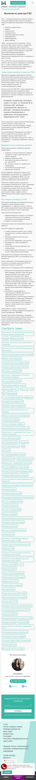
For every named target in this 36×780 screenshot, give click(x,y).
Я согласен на (19, 715)
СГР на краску (23, 442)
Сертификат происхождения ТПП (12, 401)
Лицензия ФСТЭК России (10, 471)
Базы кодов (7, 731)
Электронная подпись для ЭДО (12, 493)
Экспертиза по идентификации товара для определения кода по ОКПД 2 (15, 559)
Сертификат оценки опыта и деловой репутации (17, 606)
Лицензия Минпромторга (10, 506)
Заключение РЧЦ (7, 389)
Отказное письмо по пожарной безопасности (16, 544)
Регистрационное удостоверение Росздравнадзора (17, 497)
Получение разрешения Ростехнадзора (14, 597)
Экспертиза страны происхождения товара (15, 363)
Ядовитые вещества (17, 338)
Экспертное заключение (9, 526)
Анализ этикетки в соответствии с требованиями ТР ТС (17, 627)
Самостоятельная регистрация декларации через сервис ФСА (17, 480)
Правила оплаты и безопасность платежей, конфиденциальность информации (16, 748)
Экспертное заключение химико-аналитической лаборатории (16, 343)
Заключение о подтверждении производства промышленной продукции (15, 376)
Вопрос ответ (8, 733)
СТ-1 (21, 565)
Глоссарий (7, 736)
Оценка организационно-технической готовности (17, 518)
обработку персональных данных (23, 715)
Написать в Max (18, 777)
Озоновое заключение (9, 644)
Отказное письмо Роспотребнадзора (13, 577)
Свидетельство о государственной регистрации (16, 463)
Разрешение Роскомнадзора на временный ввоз (17, 485)
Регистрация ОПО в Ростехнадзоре (13, 649)
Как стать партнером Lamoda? (11, 381)
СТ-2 (16, 389)
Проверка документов (11, 729)
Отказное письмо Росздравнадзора (13, 573)
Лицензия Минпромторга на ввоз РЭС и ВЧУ (15, 428)
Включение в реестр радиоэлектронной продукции (17, 354)
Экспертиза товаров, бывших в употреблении (16, 640)
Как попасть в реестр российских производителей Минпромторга (17, 349)
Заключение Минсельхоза (25, 459)
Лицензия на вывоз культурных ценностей (15, 367)
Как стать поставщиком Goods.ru (12, 501)
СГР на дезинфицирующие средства (13, 454)
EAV (3, 393)
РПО (23, 446)
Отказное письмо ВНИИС (10, 565)
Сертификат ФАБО (26, 471)
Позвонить (30, 777)
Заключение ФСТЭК (8, 459)
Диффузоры (28, 397)
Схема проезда (9, 755)
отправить (18, 711)
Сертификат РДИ (23, 622)
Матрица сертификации (9, 514)
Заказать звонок (18, 3)
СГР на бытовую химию (9, 442)
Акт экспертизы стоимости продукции (13, 636)
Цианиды (5, 338)
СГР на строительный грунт (10, 446)
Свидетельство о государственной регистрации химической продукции (16, 433)
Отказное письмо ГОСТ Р (10, 581)
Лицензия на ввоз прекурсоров (11, 358)
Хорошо (7, 772)
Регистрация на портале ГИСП (11, 371)
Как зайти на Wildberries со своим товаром (15, 467)
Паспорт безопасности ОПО (11, 593)
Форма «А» (24, 389)
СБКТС (24, 593)
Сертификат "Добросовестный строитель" (15, 475)
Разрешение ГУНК (8, 548)
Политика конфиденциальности (15, 738)
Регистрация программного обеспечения (14, 632)
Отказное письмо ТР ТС (9, 602)
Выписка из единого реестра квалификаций (15, 416)
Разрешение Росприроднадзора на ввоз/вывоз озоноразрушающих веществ (16, 553)
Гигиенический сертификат (10, 420)
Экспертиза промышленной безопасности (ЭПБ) (17, 618)
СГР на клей (6, 450)
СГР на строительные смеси (11, 438)
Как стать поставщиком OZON (11, 510)
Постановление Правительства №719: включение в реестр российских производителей (18, 333)
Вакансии (7, 757)
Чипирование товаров (9, 622)
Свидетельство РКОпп (9, 569)
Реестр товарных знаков (12, 726)
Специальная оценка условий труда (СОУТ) (15, 610)
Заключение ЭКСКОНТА (9, 614)
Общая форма (11, 393)
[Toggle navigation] (33, 3)
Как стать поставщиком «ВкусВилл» (13, 424)
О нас (5, 724)
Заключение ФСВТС (8, 589)
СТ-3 (31, 389)
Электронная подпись (9, 489)
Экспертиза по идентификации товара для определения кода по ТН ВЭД (15, 539)
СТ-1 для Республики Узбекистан (12, 397)
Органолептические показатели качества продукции (14, 411)
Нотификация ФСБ (8, 534)
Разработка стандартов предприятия (13, 406)
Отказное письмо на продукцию (12, 585)
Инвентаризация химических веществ (13, 385)
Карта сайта (7, 741)
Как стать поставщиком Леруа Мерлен (14, 530)
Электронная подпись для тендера (13, 522)
